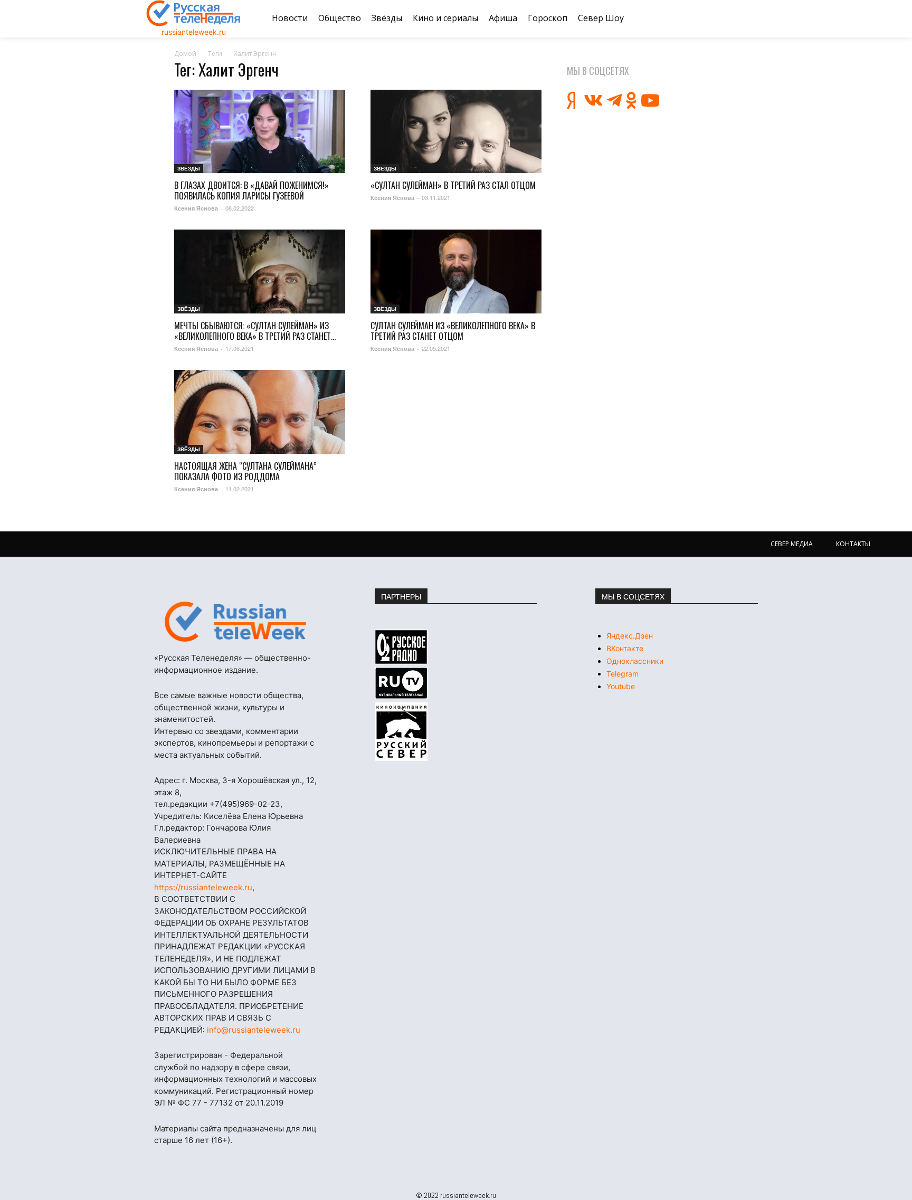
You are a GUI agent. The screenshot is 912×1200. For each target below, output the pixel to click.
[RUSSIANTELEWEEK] (193, 13)
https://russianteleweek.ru (203, 887)
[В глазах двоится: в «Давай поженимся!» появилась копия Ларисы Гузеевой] (259, 132)
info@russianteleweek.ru (253, 1030)
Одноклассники (634, 660)
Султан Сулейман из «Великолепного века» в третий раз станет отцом (452, 330)
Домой (185, 53)
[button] (753, 18)
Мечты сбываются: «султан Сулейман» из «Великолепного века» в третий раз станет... (255, 330)
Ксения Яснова (196, 208)
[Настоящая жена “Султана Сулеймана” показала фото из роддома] (259, 412)
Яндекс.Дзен (629, 635)
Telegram (622, 673)
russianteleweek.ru (194, 31)
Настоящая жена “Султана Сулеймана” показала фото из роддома (245, 471)
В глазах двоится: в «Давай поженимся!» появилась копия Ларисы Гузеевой (251, 190)
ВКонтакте (624, 648)
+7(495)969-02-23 (245, 804)
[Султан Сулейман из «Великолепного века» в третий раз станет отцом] (456, 271)
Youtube (620, 686)
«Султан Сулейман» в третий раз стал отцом (453, 185)
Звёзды (188, 168)
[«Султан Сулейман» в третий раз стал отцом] (456, 132)
